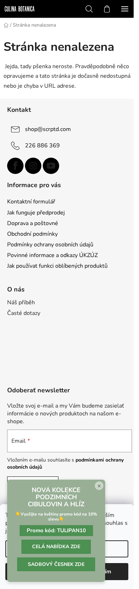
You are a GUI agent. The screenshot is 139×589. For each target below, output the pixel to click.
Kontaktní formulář (31, 202)
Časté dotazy (23, 313)
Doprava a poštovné (32, 223)
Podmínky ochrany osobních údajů (50, 245)
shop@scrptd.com (48, 129)
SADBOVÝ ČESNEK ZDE (56, 564)
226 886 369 (42, 145)
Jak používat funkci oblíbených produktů (57, 266)
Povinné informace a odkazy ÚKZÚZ (52, 255)
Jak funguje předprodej (36, 213)
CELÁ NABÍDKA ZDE (56, 546)
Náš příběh (21, 302)
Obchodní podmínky (32, 234)
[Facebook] (15, 166)
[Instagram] (33, 166)
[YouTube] (51, 166)
